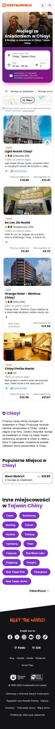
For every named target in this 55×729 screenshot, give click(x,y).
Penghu (31, 562)
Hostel (9, 148)
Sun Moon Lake (35, 553)
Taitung (29, 534)
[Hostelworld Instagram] (24, 637)
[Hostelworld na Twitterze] (17, 637)
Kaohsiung (29, 515)
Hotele (30, 658)
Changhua (40, 571)
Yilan (30, 543)
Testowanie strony (26, 708)
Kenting (10, 525)
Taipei (9, 515)
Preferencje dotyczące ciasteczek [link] (27, 715)
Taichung (12, 543)
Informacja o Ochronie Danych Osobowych (27, 693)
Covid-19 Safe (20, 171)
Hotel (8, 290)
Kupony (44, 701)
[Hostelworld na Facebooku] (10, 637)
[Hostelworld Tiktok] (45, 637)
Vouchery (10, 708)
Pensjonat (40, 658)
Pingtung (11, 562)
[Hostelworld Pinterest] (38, 637)
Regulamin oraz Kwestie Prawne (22, 701)
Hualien (10, 534)
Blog (12, 658)
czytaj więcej (28, 111)
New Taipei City (15, 571)
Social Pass (27, 665)
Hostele (20, 658)
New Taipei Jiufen (17, 581)
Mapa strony (44, 708)
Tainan (29, 525)
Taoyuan (11, 553)
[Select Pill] (43, 5)
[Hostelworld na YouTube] (31, 637)
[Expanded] (6, 91)
